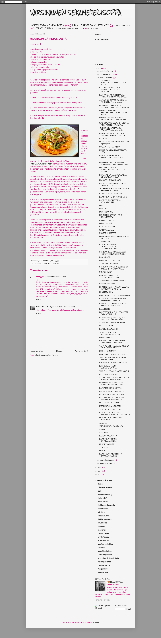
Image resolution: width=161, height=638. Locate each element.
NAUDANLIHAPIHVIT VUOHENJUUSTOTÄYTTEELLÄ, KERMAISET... (112, 170)
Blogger (96, 622)
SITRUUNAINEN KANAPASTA (111, 426)
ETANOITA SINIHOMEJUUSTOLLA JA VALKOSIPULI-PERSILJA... (114, 300)
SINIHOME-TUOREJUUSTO (110, 409)
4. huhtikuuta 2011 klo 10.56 (55, 277)
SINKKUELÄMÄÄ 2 (106, 230)
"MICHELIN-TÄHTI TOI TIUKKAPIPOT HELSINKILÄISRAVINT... (114, 190)
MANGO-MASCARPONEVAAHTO (112, 395)
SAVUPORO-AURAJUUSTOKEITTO (112, 323)
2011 (100, 468)
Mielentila (101, 548)
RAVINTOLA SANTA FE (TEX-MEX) (113, 197)
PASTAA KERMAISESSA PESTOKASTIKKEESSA (109, 276)
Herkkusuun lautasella (106, 505)
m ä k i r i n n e (103, 541)
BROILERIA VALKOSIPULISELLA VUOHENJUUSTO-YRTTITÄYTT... (113, 384)
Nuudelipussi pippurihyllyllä (108, 558)
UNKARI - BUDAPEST (107, 233)
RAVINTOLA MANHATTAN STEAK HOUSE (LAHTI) (112, 184)
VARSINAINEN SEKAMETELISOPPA (75, 12)
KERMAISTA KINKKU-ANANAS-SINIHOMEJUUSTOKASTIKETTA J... (114, 119)
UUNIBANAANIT (105, 272)
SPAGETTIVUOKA (106, 326)
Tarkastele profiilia (102, 600)
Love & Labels (103, 534)
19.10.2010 (103, 433)
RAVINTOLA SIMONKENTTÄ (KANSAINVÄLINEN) (110, 455)
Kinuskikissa (102, 523)
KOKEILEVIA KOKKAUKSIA (47, 25)
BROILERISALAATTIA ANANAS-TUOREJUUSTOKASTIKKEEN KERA (113, 164)
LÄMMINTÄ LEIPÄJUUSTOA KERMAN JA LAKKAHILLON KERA (114, 305)
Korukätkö (102, 526)
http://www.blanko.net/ (41, 164)
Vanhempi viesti (81, 351)
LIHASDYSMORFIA (106, 444)
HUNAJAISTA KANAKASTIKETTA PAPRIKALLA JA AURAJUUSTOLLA (113, 342)
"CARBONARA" (105, 242)
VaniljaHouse (103, 569)
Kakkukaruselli (103, 516)
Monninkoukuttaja (105, 551)
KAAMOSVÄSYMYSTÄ (108, 436)
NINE (101, 205)
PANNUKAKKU (105, 257)
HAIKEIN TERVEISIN (107, 220)
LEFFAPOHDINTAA (44, 28)
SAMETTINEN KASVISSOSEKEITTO (113, 281)
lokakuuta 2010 (106, 78)
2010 (100, 68)
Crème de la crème (105, 488)
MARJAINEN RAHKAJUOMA (110, 406)
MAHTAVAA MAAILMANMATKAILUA (71, 28)
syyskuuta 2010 (106, 75)
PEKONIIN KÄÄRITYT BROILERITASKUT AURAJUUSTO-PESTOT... (113, 113)
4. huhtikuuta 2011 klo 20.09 (64, 307)
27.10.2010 (103, 447)
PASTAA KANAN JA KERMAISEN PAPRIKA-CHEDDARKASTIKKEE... (113, 96)
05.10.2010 (103, 139)
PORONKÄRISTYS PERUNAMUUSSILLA (114, 295)
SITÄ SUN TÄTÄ (92, 28)
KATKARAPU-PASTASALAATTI (111, 391)
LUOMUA (103, 451)
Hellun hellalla (103, 502)
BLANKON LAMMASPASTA (110, 180)
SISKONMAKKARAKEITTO (109, 284)
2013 (100, 474)
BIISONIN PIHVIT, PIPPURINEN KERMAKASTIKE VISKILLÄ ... (111, 399)
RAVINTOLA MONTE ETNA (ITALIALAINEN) (110, 201)
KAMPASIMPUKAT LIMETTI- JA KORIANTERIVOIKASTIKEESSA (112, 134)
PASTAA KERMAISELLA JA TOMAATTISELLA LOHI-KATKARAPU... (109, 90)
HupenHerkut (103, 509)
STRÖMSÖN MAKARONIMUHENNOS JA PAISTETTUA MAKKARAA (113, 268)
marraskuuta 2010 (107, 460)
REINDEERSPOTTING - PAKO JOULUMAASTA (110, 216)
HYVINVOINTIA (123, 26)
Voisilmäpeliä (103, 572)
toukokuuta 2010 (107, 71)
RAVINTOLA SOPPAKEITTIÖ (110, 194)
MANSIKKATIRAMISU (108, 374)
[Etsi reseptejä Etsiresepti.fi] (103, 608)
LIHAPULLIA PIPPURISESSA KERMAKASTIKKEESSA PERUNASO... (114, 106)
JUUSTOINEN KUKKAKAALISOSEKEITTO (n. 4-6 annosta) (113, 83)
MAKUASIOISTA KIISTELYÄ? (90, 25)
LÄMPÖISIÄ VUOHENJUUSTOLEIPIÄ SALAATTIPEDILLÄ (113, 313)
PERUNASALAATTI (106, 338)
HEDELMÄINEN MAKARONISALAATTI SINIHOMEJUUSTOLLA (114, 176)
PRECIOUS (103, 209)
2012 (100, 471)
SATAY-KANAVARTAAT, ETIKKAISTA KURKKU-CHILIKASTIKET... (114, 379)
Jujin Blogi (101, 512)
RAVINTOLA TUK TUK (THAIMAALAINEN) (108, 440)
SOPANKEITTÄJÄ (43, 307)
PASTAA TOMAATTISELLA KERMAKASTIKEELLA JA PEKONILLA (114, 414)
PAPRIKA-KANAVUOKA (108, 329)
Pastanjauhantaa (104, 562)
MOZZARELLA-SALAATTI (109, 403)
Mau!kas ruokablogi (105, 544)
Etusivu (59, 351)
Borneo (100, 484)
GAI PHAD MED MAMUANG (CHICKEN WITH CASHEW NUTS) (114, 347)
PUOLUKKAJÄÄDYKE (107, 351)
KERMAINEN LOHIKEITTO (109, 260)
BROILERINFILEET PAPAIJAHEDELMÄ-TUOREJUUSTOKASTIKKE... (114, 288)
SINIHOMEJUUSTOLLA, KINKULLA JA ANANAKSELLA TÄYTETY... (114, 124)
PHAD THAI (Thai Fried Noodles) (112, 354)
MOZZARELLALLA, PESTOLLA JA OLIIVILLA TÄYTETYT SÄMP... (112, 318)
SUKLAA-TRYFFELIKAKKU (109, 147)
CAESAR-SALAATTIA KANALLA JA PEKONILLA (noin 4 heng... (113, 101)
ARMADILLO (104, 429)
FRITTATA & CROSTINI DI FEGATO (113, 363)
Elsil (99, 491)
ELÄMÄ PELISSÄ (105, 224)
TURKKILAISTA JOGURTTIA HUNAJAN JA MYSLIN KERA (114, 359)
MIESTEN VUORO (106, 212)
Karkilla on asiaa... (105, 519)
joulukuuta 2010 (106, 463)
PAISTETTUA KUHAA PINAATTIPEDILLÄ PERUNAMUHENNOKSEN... (110, 247)
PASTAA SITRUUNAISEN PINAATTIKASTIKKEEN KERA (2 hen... (112, 157)
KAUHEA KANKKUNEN (108, 227)
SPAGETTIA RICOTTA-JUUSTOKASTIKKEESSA (109, 333)
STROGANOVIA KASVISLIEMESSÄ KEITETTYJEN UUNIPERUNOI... (112, 253)
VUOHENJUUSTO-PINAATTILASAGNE (114, 371)
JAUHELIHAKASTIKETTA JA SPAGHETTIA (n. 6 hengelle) (111, 129)
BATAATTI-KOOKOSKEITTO (110, 388)
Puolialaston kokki (105, 565)
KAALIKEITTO (104, 309)
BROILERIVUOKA (106, 292)
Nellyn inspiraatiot (105, 555)
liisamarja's (102, 530)
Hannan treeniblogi (105, 495)
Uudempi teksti (37, 351)
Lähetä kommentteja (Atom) (46, 355)
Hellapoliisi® (102, 498)
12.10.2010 (103, 423)
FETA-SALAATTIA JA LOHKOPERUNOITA (108, 367)
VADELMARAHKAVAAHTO (109, 264)
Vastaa (38, 299)
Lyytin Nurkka (103, 537)
